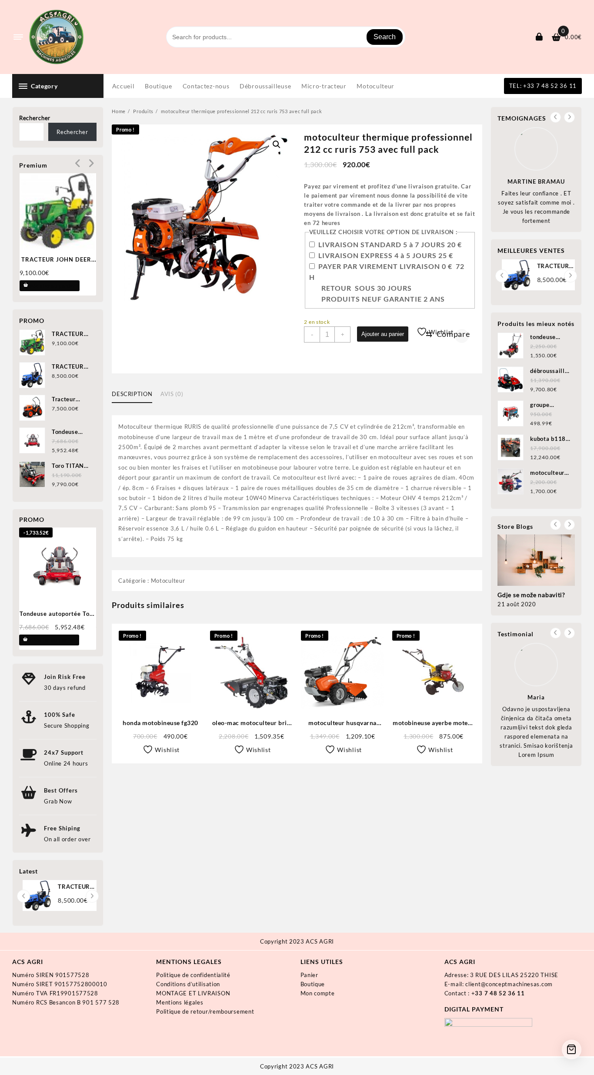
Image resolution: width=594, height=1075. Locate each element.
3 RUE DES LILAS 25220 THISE (514, 974)
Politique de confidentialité (193, 974)
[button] (276, 144)
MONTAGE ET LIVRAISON (193, 993)
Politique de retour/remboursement (205, 1011)
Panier (309, 974)
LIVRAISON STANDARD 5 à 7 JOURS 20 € (390, 244)
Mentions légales (179, 1002)
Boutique (312, 984)
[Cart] (571, 1049)
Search (385, 36)
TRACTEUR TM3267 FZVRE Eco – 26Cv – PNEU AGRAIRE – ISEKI (72, 887)
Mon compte (317, 993)
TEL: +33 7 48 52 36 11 (543, 85)
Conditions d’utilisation (188, 984)
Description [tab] (132, 393)
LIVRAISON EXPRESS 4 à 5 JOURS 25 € (385, 255)
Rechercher (34, 117)
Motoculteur (168, 580)
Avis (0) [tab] (171, 393)
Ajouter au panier (382, 334)
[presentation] (78, 163)
